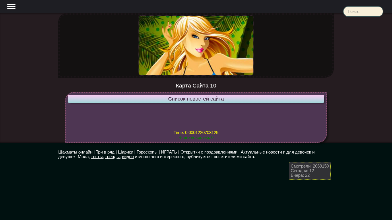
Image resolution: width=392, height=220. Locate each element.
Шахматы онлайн (75, 152)
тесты (97, 156)
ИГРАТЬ (169, 152)
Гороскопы (147, 152)
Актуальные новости (261, 152)
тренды (112, 156)
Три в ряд (105, 152)
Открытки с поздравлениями (209, 152)
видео (128, 156)
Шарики (125, 152)
